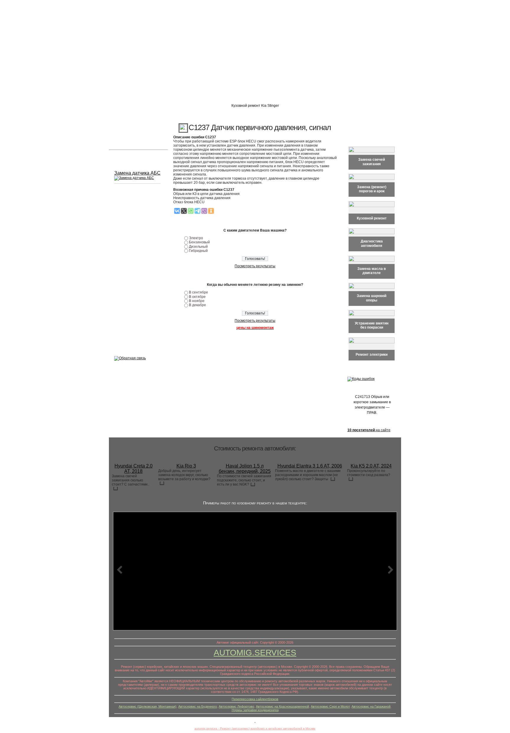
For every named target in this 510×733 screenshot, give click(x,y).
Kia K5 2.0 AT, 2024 (371, 465)
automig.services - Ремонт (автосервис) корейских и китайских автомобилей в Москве (255, 728)
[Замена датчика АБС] (134, 178)
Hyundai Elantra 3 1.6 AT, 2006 (309, 465)
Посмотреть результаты (255, 266)
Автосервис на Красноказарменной (282, 706)
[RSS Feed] (114, 711)
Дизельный (198, 247)
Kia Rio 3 (186, 465)
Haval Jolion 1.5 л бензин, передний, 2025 (245, 468)
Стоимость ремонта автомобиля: (255, 448)
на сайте (368, 430)
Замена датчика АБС (137, 173)
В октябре (197, 297)
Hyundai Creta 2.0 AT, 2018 (134, 468)
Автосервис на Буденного (197, 706)
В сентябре (198, 292)
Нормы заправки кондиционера (255, 710)
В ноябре (197, 301)
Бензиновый (199, 242)
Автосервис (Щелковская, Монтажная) (147, 706)
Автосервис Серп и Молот (330, 706)
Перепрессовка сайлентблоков (255, 699)
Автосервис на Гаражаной (371, 706)
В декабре (197, 305)
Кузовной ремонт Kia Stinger (255, 106)
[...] (115, 488)
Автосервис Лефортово (236, 706)
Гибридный (198, 251)
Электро (196, 238)
